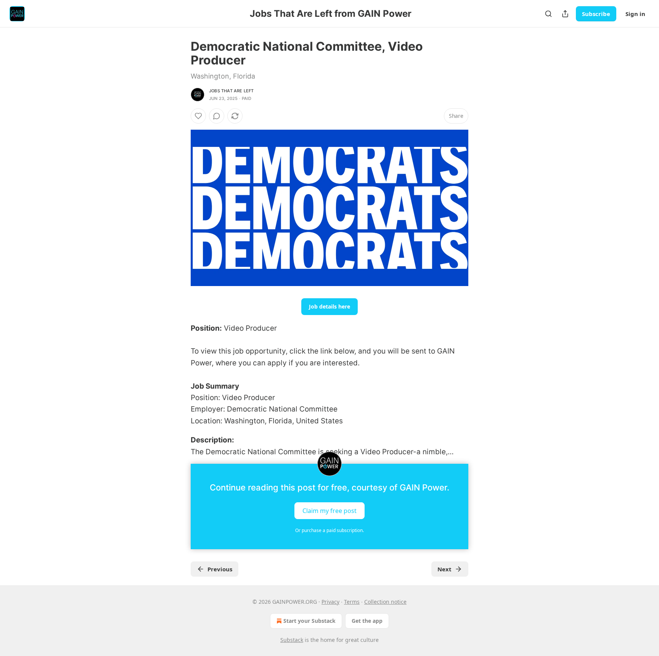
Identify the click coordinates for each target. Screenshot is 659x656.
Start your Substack (309, 620)
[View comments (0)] (216, 116)
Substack (291, 639)
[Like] (198, 116)
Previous (219, 569)
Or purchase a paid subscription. (329, 530)
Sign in (635, 14)
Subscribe (596, 14)
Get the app (367, 620)
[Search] (548, 13)
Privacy (330, 601)
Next (444, 569)
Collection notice (385, 601)
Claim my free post (329, 510)
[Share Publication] (565, 13)
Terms (352, 601)
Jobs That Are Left (231, 90)
